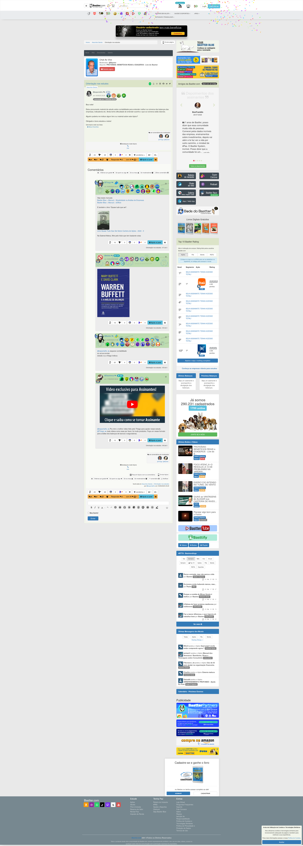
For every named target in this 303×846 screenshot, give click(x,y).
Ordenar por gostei (106, 173)
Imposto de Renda (137, 814)
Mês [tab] (198, 559)
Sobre (178, 811)
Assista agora (108, 69)
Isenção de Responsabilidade (183, 817)
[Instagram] (91, 804)
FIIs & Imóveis (135, 807)
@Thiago (101, 431)
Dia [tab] (184, 559)
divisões (215, 195)
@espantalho (102, 351)
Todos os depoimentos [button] (197, 166)
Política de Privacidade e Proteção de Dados (185, 827)
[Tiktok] (102, 804)
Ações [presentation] (183, 255)
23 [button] (95, 155)
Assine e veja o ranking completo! (197, 360)
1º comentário (153, 479)
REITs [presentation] (212, 255)
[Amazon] (86, 804)
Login (204, 6)
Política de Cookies (294, 838)
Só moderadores (146, 173)
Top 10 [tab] (192, 563)
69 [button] (105, 155)
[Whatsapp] (97, 804)
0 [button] (115, 155)
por (200, 576)
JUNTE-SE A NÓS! (198, 434)
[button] (86, 6)
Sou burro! (94, 513)
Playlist (205, 545)
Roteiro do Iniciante (160, 802)
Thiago (108, 182)
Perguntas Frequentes (184, 804)
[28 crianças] (180, 6)
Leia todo (206, 152)
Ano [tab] (204, 559)
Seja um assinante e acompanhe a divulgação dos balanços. (186, 384)
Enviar (93, 518)
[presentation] (91, 507)
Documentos (101, 53)
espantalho (98, 92)
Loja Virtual (180, 802)
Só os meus (134, 173)
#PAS (155, 804)
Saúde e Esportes (160, 807)
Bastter (109, 336)
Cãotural (156, 809)
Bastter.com (136, 838)
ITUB (201, 289)
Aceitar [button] (281, 842)
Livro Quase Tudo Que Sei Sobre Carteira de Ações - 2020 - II (120, 231)
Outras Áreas (197, 640)
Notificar (165, 479)
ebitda (108, 255)
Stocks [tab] (212, 563)
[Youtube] (118, 804)
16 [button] (115, 242)
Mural (87, 53)
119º (117, 256)
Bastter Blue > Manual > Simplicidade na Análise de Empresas (120, 200)
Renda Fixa (134, 811)
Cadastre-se (214, 6)
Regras (179, 814)
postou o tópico (200, 647)
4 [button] (124, 362)
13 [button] (115, 440)
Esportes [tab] (201, 567)
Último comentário (161, 173)
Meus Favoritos (93, 127)
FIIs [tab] (206, 563)
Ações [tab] (200, 563)
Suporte (179, 807)
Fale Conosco (181, 809)
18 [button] (115, 322)
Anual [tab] (210, 559)
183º (121, 376)
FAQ (93, 53)
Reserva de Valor (136, 809)
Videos (184, 545)
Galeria (110, 53)
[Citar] (156, 159)
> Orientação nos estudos (161, 484)
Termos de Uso (182, 830)
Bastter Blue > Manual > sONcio (109, 202)
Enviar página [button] (169, 42)
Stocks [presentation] (202, 255)
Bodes (194, 545)
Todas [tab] (186, 637)
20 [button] (115, 362)
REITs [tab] (193, 567)
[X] (113, 804)
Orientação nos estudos (97, 83)
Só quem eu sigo (121, 173)
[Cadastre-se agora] (151, 32)
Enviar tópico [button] (164, 474)
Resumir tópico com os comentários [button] (143, 475)
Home (88, 42)
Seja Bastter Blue (159, 811)
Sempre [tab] (183, 563)
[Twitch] (107, 804)
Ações (132, 802)
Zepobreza (110, 375)
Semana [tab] (191, 559)
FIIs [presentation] (193, 255)
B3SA (202, 355)
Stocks (132, 804)
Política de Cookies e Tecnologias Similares (184, 822)
